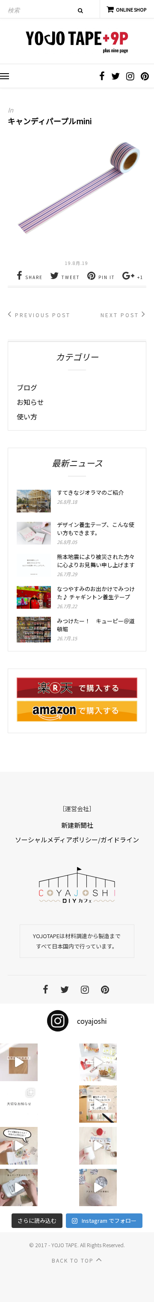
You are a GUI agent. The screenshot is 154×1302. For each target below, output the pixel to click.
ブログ (27, 387)
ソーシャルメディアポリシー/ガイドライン (77, 839)
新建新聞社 (77, 824)
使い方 (27, 416)
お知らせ (30, 402)
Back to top (74, 1260)
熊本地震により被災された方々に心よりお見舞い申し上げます (96, 561)
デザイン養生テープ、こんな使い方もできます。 (95, 528)
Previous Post (41, 314)
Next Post (121, 314)
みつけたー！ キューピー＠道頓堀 (96, 625)
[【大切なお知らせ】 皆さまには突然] (19, 1104)
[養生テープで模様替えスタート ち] (19, 1188)
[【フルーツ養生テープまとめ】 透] (98, 1062)
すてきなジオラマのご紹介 (90, 492)
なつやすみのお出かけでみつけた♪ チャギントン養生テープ (96, 593)
